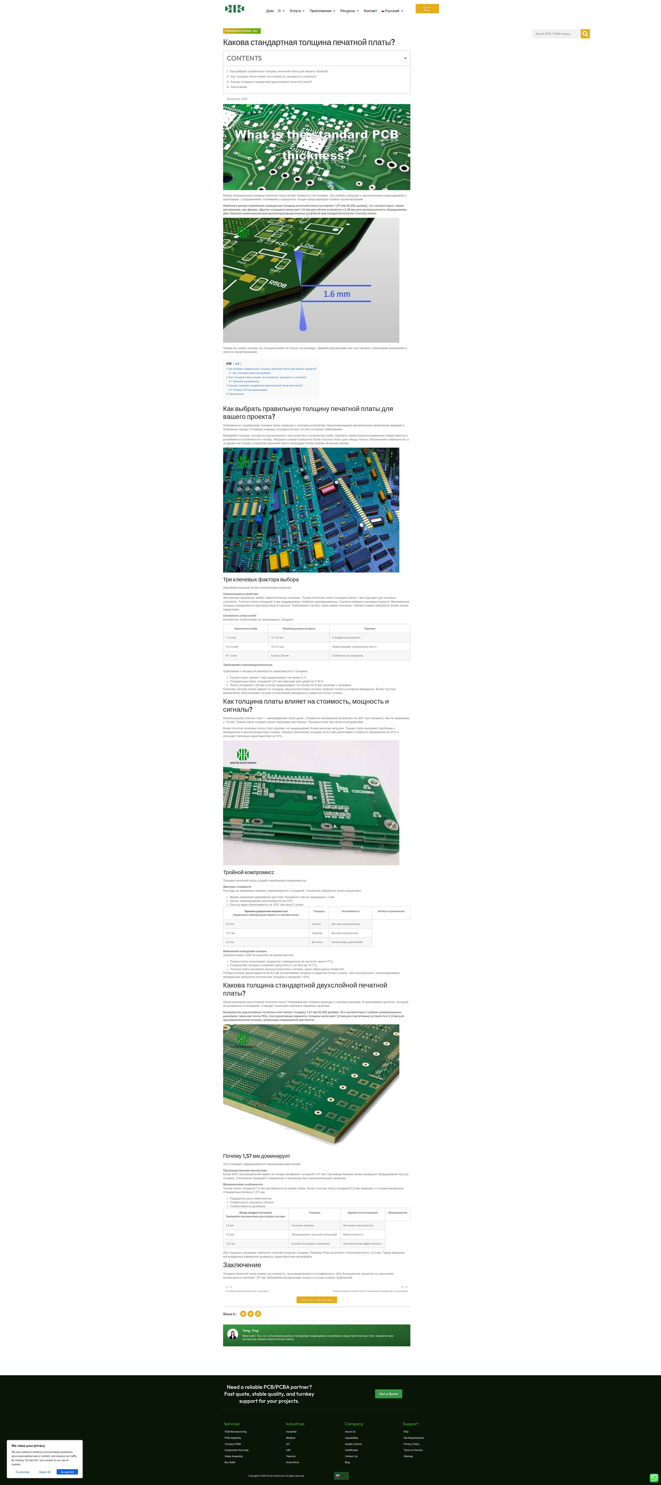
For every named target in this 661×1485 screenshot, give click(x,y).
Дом (270, 11)
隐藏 (237, 363)
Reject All (45, 1471)
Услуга (295, 11)
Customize (22, 1471)
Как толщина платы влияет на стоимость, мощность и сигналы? (273, 76)
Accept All (67, 1471)
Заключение (238, 87)
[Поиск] (585, 33)
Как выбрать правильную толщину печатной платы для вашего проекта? (279, 71)
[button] (405, 58)
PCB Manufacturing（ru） (242, 31)
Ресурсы (347, 11)
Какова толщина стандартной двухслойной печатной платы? (271, 81)
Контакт (370, 11)
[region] (45, 1459)
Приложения (320, 11)
